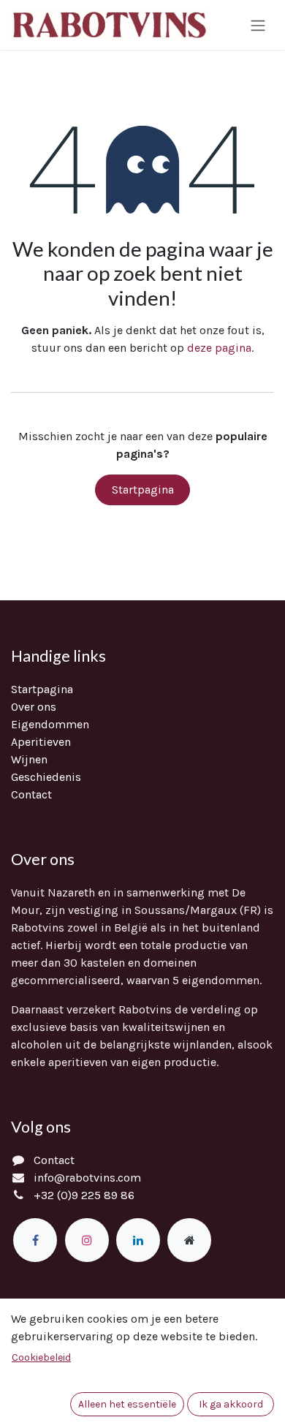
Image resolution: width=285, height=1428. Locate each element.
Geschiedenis (46, 777)
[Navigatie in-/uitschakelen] (258, 24)
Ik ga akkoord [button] (231, 1404)
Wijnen (29, 759)
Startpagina (143, 489)
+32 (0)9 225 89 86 (84, 1195)
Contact (31, 794)
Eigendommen (50, 724)
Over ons (33, 707)
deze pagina (219, 348)
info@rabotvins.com (87, 1178)
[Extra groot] (189, 1240)
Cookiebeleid (41, 1357)
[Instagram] (87, 1240)
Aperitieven (41, 742)
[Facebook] (35, 1240)
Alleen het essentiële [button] (127, 1404)
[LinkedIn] (138, 1240)
